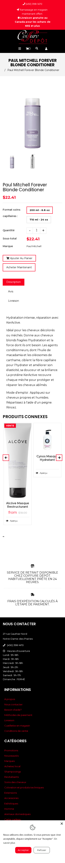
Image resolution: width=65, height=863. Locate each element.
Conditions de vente (16, 730)
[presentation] (3, 169)
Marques (9, 761)
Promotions (11, 750)
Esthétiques (11, 803)
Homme (9, 808)
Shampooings (12, 771)
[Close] (62, 823)
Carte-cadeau (12, 819)
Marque (8, 246)
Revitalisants (11, 776)
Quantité (8, 230)
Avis (10, 291)
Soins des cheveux (15, 782)
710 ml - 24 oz (39, 219)
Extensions (10, 792)
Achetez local (12, 766)
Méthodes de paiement (18, 715)
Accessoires (11, 798)
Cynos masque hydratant (47, 458)
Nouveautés (11, 755)
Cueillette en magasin (17, 725)
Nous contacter (13, 704)
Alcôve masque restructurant (17, 504)
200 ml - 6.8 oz (40, 210)
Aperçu (13, 520)
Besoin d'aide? (13, 709)
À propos (9, 699)
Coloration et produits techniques (24, 787)
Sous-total (10, 238)
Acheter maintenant (19, 267)
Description (13, 282)
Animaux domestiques (17, 814)
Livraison (13, 300)
